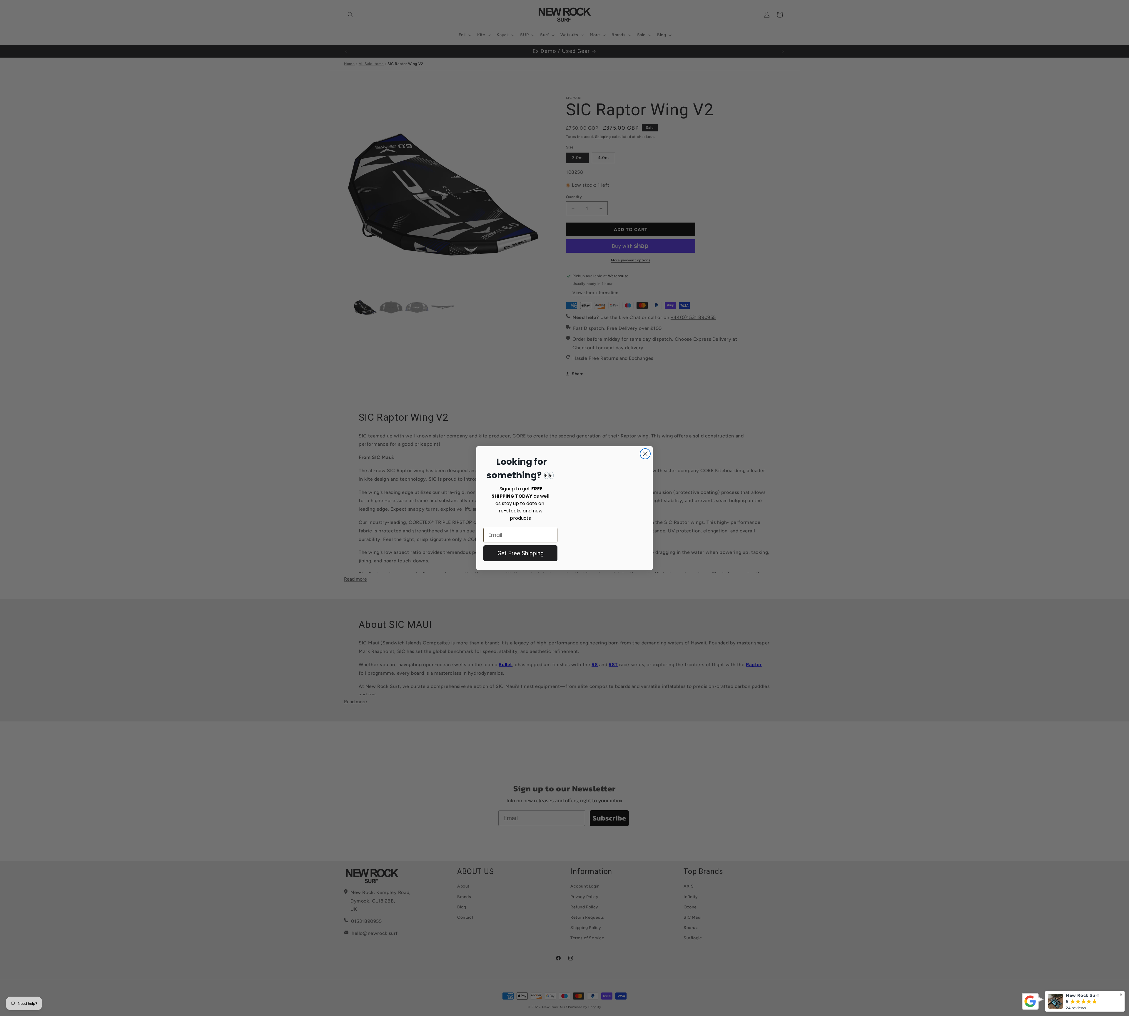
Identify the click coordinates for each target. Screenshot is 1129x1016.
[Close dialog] (645, 449)
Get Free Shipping (520, 553)
